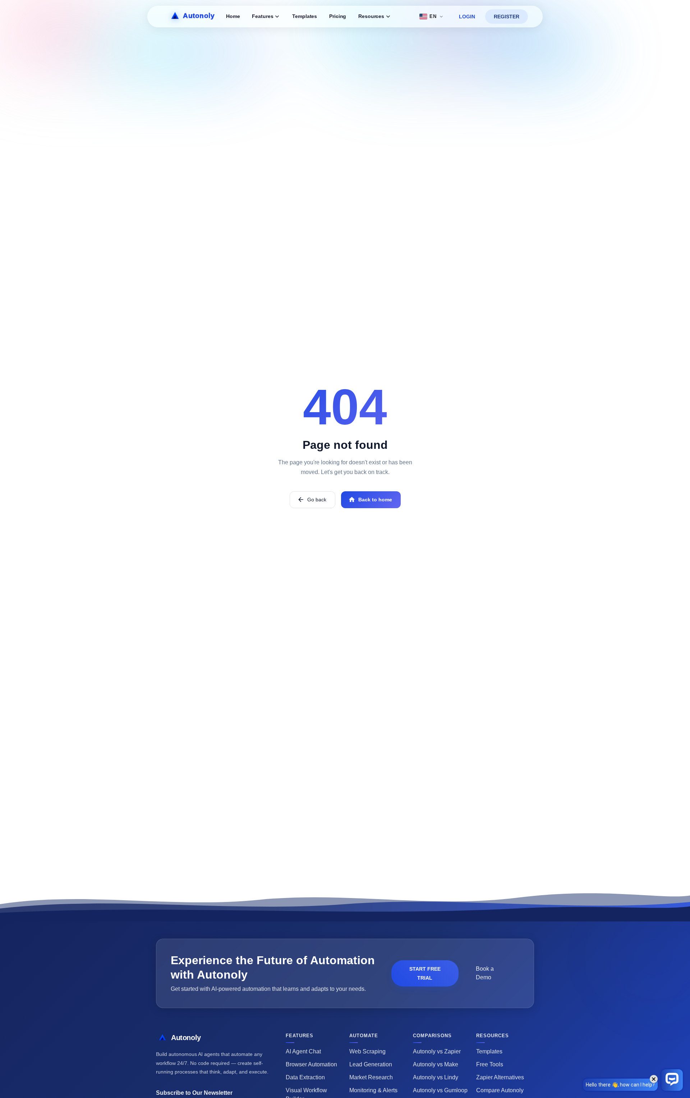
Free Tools (489, 1064)
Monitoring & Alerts (373, 1090)
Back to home (375, 499)
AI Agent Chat (303, 1051)
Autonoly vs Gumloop (440, 1090)
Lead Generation (370, 1064)
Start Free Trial (425, 973)
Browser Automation (311, 1064)
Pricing (337, 16)
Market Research (371, 1077)
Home (233, 16)
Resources (371, 16)
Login (467, 16)
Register (506, 16)
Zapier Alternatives (500, 1077)
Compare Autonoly (500, 1090)
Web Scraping (367, 1051)
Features (262, 16)
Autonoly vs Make (435, 1064)
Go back (316, 499)
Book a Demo (485, 973)
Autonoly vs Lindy (435, 1077)
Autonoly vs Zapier (437, 1051)
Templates (304, 16)
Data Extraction (305, 1077)
